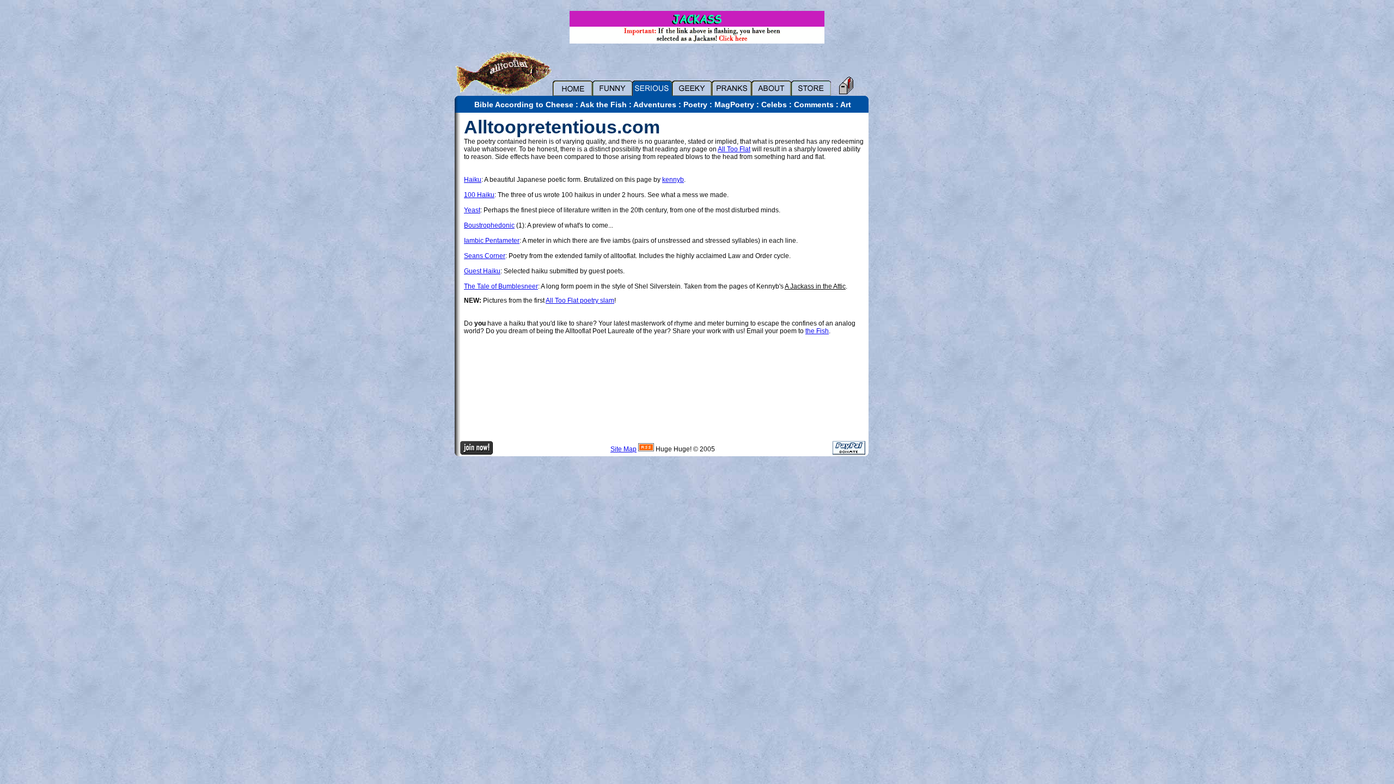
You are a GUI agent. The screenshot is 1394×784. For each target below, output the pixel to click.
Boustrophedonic (489, 225)
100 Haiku (479, 195)
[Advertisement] (906, 276)
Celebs (774, 104)
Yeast (472, 210)
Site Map (623, 449)
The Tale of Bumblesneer (501, 286)
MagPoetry (734, 104)
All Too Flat (734, 149)
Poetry (695, 104)
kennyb (673, 179)
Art (845, 104)
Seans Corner (484, 256)
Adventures (654, 104)
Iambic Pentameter (491, 240)
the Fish (817, 331)
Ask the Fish (603, 104)
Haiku (472, 179)
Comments (814, 104)
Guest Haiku (482, 271)
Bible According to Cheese (523, 104)
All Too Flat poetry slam (580, 300)
